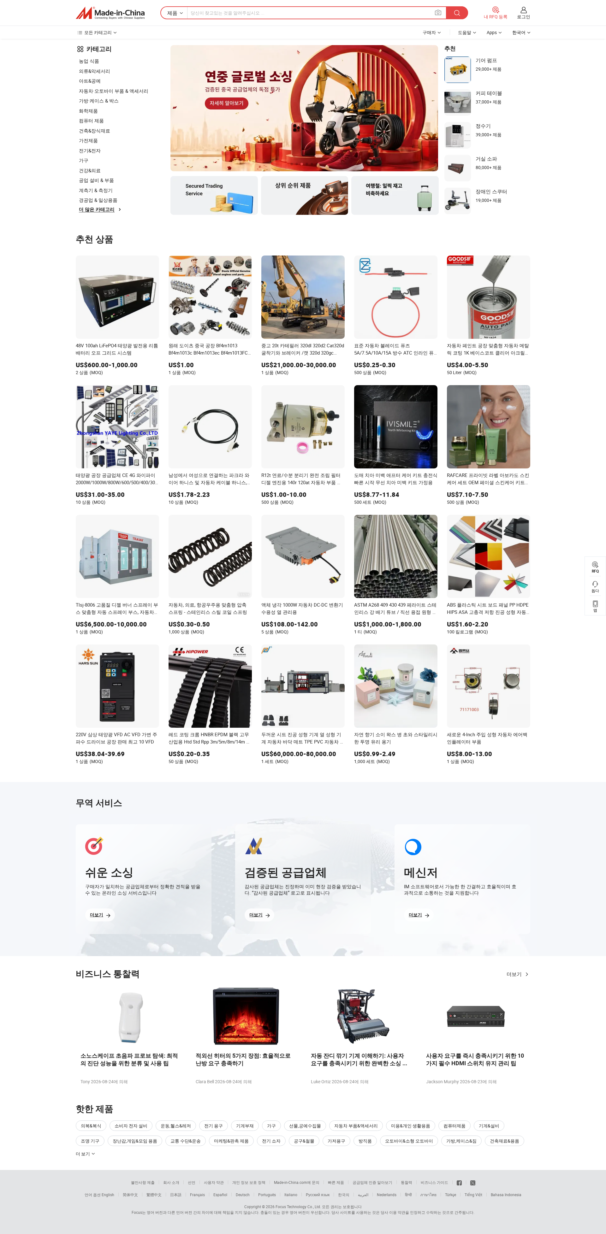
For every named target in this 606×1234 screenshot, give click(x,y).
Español (220, 1194)
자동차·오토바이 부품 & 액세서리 (113, 91)
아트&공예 (90, 81)
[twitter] (472, 1182)
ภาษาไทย (428, 1194)
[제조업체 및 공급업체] (110, 13)
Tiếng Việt (473, 1194)
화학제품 (88, 111)
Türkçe (450, 1194)
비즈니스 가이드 (434, 1182)
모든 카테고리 (98, 32)
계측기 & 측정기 (96, 190)
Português (267, 1194)
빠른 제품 (336, 1182)
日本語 (175, 1194)
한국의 (343, 1194)
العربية (363, 1194)
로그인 (523, 17)
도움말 (464, 32)
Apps (492, 32)
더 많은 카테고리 (97, 209)
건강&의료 (90, 170)
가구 (83, 160)
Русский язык (318, 1194)
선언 (191, 1182)
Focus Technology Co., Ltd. (298, 1206)
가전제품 (88, 140)
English (108, 1194)
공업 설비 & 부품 (96, 180)
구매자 (429, 32)
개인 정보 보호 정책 (248, 1182)
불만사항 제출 (143, 1182)
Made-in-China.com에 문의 (296, 1182)
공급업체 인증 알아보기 (372, 1182)
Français (197, 1194)
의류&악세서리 (94, 71)
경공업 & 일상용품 (98, 200)
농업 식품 (89, 61)
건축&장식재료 (94, 130)
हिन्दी (408, 1194)
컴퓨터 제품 (91, 120)
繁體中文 (154, 1194)
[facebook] (459, 1182)
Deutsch (243, 1194)
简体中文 (130, 1194)
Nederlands (386, 1194)
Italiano (290, 1194)
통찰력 (406, 1182)
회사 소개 (171, 1182)
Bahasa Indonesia (506, 1194)
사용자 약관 (214, 1182)
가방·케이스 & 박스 (99, 100)
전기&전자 (90, 150)
